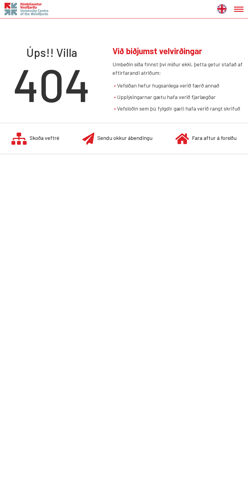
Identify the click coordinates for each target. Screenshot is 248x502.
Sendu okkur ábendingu (124, 137)
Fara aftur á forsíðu (214, 137)
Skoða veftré (44, 137)
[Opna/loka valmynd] (239, 9)
